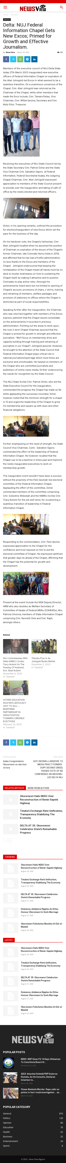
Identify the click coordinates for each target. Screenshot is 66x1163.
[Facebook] (6, 59)
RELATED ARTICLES (14, 788)
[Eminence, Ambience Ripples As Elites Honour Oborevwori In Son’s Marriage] (10, 912)
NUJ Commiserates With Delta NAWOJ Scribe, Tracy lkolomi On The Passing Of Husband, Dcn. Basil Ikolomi (15, 664)
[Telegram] (27, 59)
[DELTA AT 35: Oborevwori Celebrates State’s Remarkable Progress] (10, 829)
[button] (5, 7)
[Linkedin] (34, 59)
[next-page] (10, 840)
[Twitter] (13, 59)
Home (5, 14)
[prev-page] (5, 840)
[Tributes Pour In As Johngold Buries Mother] (44, 646)
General (14, 14)
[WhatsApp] (20, 59)
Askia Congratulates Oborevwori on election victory (15, 764)
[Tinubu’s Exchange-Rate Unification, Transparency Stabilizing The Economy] (10, 814)
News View (10, 52)
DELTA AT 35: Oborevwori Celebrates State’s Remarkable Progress (38, 829)
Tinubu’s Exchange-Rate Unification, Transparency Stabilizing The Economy (41, 814)
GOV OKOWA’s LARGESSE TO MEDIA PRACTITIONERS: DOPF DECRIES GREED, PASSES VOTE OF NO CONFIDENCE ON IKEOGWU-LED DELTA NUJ (48, 769)
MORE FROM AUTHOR (38, 788)
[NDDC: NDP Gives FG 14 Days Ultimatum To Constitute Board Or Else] (8, 1063)
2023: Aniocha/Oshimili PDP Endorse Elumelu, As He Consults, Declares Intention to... (39, 1077)
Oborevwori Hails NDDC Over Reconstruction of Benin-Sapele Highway (39, 800)
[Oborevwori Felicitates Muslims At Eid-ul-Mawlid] (10, 927)
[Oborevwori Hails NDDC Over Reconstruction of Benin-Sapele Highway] (10, 799)
